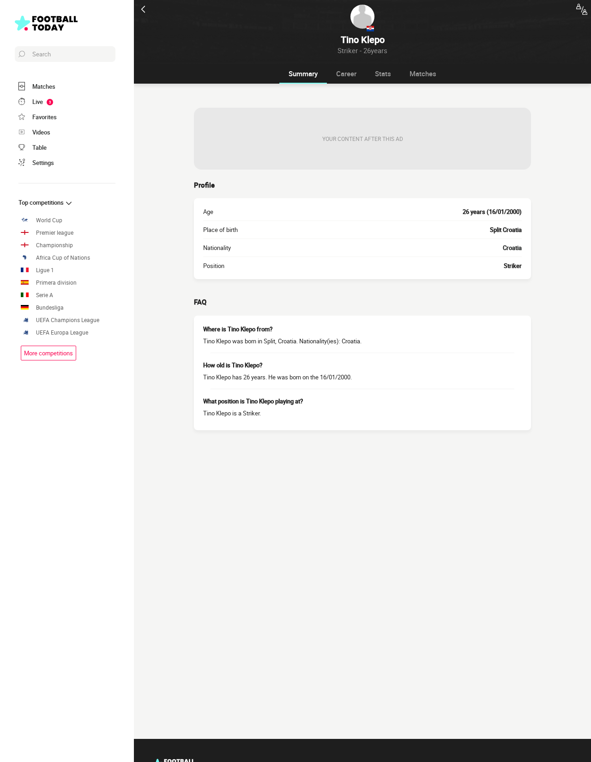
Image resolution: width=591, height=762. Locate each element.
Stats (383, 73)
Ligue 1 (45, 270)
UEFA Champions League (67, 320)
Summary (303, 73)
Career (346, 73)
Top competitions (41, 202)
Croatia (512, 248)
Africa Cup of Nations (63, 258)
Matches (423, 73)
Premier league (54, 233)
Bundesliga (50, 307)
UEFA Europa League (62, 332)
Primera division (56, 283)
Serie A (44, 295)
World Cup (49, 220)
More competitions (48, 353)
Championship (54, 245)
